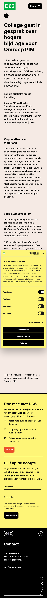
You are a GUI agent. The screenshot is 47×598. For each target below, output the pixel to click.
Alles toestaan (23, 330)
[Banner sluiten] (43, 253)
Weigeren (23, 343)
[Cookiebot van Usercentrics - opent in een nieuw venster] (29, 253)
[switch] (41, 299)
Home (7, 375)
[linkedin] (11, 533)
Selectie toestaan (23, 336)
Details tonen (34, 323)
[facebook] (6, 533)
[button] (35, 6)
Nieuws (17, 375)
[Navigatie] (39, 533)
